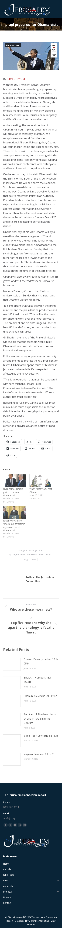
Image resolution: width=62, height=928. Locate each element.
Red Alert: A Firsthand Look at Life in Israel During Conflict (40, 719)
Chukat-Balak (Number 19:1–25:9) (41, 661)
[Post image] (12, 664)
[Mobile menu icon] (57, 9)
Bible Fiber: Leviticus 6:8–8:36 (41, 735)
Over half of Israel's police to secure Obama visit (13, 492)
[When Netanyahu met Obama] (40, 480)
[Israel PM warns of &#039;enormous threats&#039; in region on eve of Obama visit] (14, 512)
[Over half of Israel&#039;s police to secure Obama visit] (14, 480)
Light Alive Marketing (39, 920)
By (23, 554)
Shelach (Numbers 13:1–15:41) (38, 680)
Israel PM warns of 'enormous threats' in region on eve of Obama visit (14, 525)
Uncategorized (12, 45)
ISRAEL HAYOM (16, 79)
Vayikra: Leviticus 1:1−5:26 (39, 754)
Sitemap (31, 924)
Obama (34, 559)
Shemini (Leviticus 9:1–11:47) (41, 696)
